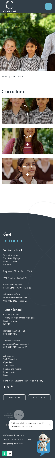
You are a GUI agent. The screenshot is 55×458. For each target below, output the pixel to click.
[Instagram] (8, 387)
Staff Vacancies (10, 359)
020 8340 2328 (24, 288)
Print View (8, 381)
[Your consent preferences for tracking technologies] (9, 453)
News (5, 375)
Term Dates (8, 365)
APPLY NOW (14, 397)
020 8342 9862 (10, 334)
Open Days (8, 362)
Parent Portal (9, 372)
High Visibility (36, 381)
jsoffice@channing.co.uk (14, 331)
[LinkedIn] (12, 387)
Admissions (8, 356)
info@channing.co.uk (12, 284)
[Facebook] (4, 387)
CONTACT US (39, 397)
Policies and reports (12, 369)
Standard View (21, 381)
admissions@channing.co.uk (16, 297)
